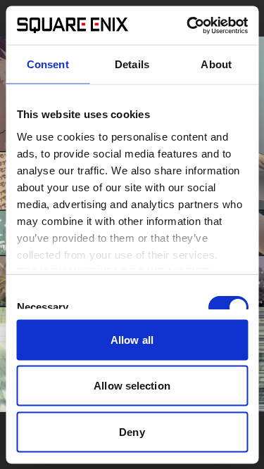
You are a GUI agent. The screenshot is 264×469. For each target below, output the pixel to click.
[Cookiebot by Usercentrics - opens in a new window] (188, 25)
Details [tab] (132, 64)
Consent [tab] (48, 64)
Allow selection (132, 386)
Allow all (132, 339)
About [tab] (216, 64)
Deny (131, 431)
